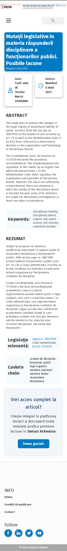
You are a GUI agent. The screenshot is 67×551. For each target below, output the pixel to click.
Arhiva (8, 497)
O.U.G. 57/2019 (42, 346)
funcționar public (40, 362)
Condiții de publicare (17, 504)
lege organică (38, 366)
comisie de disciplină (42, 358)
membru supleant (41, 370)
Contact (9, 512)
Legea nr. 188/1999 (44, 339)
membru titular (39, 373)
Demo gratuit (33, 444)
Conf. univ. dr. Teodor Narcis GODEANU (22, 92)
